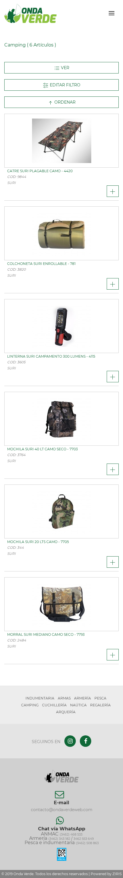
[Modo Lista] (61, 67)
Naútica (78, 705)
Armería (82, 698)
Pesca (100, 698)
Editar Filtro (64, 85)
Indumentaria (39, 698)
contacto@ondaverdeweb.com (61, 809)
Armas (64, 698)
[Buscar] (101, 13)
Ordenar (64, 102)
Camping (30, 705)
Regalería (100, 705)
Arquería (66, 712)
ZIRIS (117, 874)
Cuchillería (54, 705)
